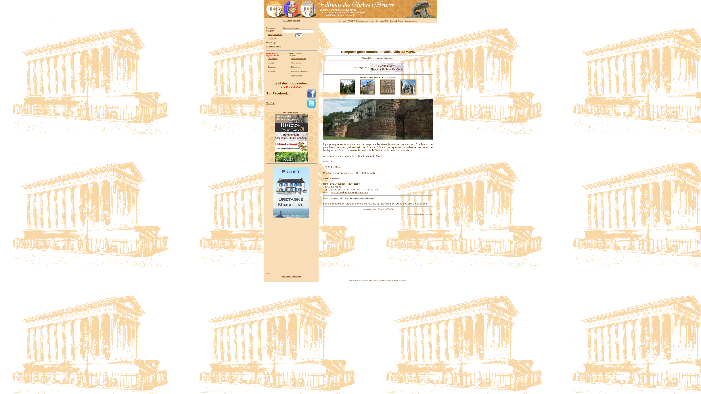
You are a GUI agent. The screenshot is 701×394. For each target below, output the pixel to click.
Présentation (272, 59)
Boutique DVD (382, 21)
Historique (378, 58)
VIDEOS (351, 21)
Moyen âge (271, 43)
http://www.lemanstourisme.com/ (349, 192)
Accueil (342, 21)
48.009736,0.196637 (363, 172)
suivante (297, 276)
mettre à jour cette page (423, 214)
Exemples (271, 63)
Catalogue (272, 67)
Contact (393, 21)
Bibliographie (411, 21)
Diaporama (389, 58)
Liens (400, 21)
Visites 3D (272, 39)
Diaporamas (295, 67)
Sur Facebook (277, 93)
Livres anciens (296, 75)
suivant (296, 21)
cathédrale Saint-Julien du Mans (363, 155)
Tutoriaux (271, 71)
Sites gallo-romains (275, 35)
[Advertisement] (378, 37)
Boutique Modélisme (365, 21)
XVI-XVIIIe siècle (273, 46)
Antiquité (270, 31)
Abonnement (296, 63)
